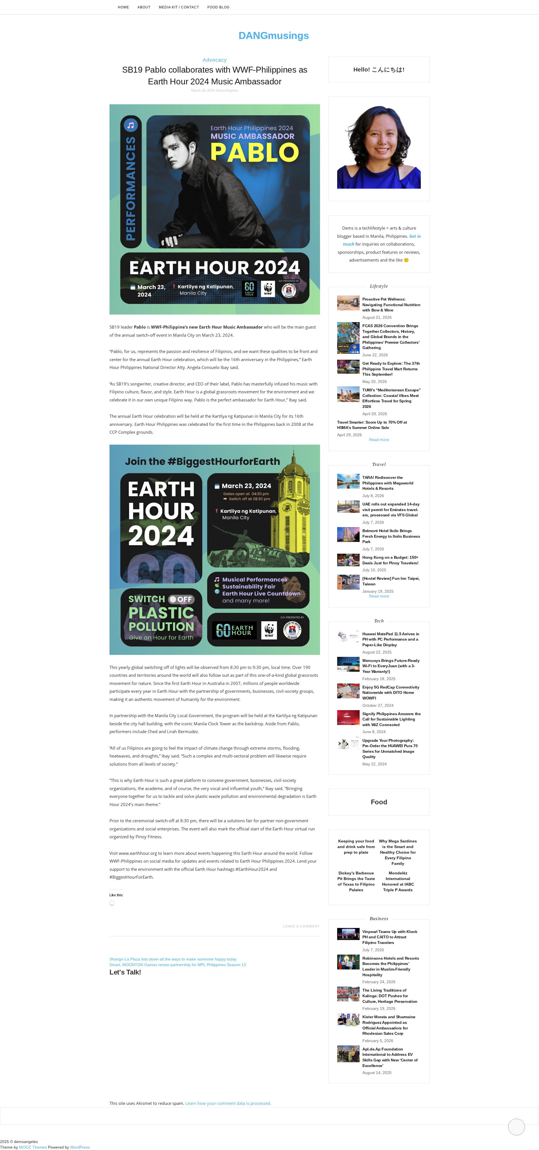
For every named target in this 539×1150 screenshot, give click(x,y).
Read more (379, 439)
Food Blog (218, 7)
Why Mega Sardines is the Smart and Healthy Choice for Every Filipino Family (398, 852)
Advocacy (215, 60)
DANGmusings (274, 35)
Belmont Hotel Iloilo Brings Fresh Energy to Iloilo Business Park (391, 536)
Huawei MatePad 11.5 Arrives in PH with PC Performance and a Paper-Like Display (390, 639)
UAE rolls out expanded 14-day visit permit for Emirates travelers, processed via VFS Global (390, 509)
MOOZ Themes (33, 1147)
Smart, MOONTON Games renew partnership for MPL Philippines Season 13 (177, 964)
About (144, 7)
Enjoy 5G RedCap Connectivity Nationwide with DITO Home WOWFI (390, 692)
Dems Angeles (227, 91)
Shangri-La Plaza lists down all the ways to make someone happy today (173, 959)
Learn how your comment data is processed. (228, 1103)
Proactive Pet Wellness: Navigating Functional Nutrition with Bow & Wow (391, 304)
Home (123, 7)
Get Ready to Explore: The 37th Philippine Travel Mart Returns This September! (391, 369)
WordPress (80, 1147)
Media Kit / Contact (179, 7)
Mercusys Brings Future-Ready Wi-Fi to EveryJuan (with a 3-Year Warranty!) (391, 666)
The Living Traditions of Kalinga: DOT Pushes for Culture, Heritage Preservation (389, 995)
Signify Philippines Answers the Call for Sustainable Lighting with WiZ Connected (391, 719)
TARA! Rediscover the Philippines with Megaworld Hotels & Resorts (387, 483)
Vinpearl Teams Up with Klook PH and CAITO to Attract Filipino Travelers (389, 937)
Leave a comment (301, 926)
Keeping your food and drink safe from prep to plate (356, 847)
